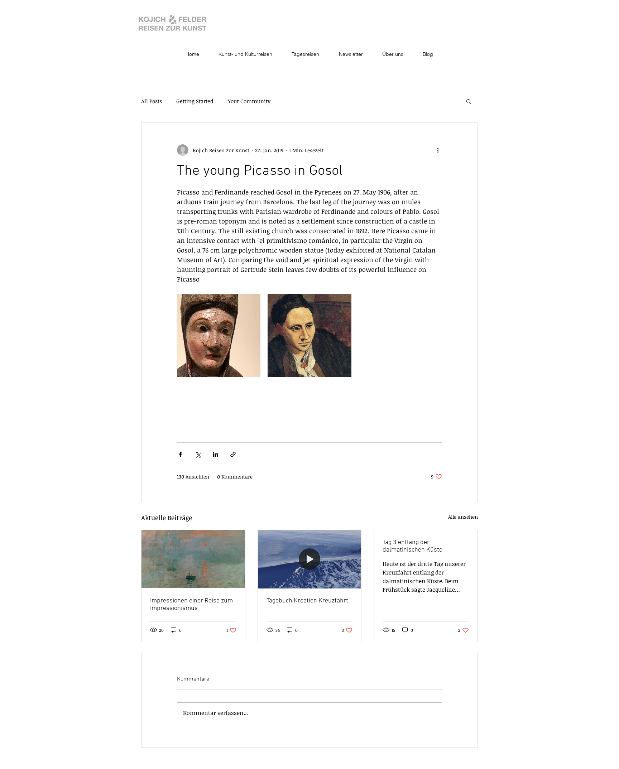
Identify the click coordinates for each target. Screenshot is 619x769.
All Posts (151, 101)
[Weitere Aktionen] (437, 150)
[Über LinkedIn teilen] (215, 454)
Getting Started (194, 101)
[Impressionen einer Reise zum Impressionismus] (193, 559)
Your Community (249, 101)
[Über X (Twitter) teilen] (198, 454)
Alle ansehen (463, 516)
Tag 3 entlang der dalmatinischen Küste (412, 546)
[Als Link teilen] (233, 454)
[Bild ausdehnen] (218, 335)
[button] (468, 101)
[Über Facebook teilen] (180, 454)
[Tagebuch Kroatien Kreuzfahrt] (309, 559)
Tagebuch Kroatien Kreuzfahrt (307, 601)
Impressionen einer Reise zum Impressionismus (191, 604)
